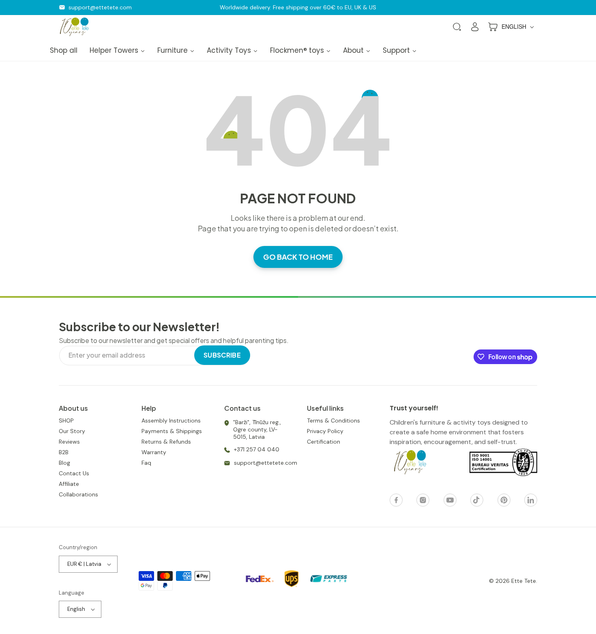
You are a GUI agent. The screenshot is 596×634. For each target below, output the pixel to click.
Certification (323, 441)
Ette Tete (523, 580)
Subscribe (222, 355)
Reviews (69, 441)
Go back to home (298, 256)
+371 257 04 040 (256, 449)
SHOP (66, 420)
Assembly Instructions (171, 420)
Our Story (72, 431)
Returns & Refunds (166, 441)
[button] (457, 27)
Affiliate (69, 484)
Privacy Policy (325, 431)
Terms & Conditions (333, 420)
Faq (146, 463)
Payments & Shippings (171, 431)
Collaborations (78, 494)
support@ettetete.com (100, 7)
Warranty (153, 452)
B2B (64, 452)
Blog (64, 463)
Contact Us (74, 473)
